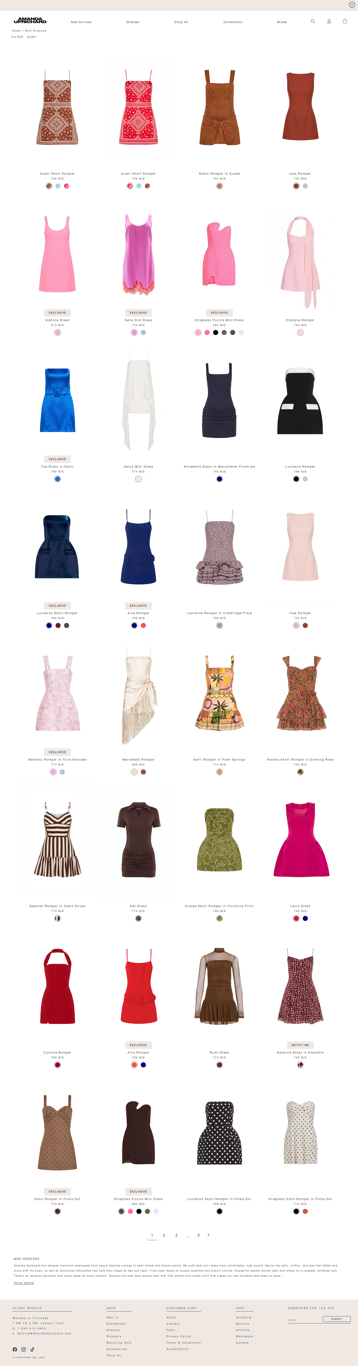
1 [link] (152, 1235)
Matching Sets (119, 1342)
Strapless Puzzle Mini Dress (219, 319)
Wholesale (245, 1336)
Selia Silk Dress (138, 319)
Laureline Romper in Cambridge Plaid (219, 612)
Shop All (181, 22)
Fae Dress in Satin (57, 466)
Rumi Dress (219, 1052)
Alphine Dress (57, 319)
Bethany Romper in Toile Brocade (57, 759)
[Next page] (208, 1235)
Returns (243, 1323)
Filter (17, 36)
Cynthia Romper (58, 1052)
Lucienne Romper (300, 466)
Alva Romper (139, 612)
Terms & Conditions (184, 1342)
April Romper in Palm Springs (219, 759)
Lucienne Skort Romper (57, 612)
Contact (173, 1323)
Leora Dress (300, 905)
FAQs (171, 1329)
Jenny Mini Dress (138, 466)
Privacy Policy (179, 1336)
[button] (343, 18)
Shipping (244, 1317)
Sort (31, 36)
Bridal (282, 22)
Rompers (114, 1336)
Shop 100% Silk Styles (33, 5)
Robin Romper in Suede (219, 173)
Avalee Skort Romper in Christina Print (219, 905)
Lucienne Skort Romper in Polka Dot (219, 1198)
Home (16, 30)
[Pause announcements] (352, 5)
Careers (242, 1342)
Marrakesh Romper (138, 759)
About (172, 1317)
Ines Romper (300, 173)
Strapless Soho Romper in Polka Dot (300, 1198)
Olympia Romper (300, 319)
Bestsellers (116, 1323)
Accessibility (178, 1348)
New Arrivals (81, 22)
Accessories (117, 1348)
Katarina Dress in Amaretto (300, 1052)
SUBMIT (336, 1318)
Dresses (133, 22)
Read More (24, 1283)
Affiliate (243, 1329)
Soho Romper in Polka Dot (57, 1198)
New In (113, 1317)
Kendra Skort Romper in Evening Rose (300, 759)
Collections (233, 22)
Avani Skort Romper (57, 173)
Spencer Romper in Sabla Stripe (57, 905)
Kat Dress (138, 905)
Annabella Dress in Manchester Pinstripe (219, 466)
